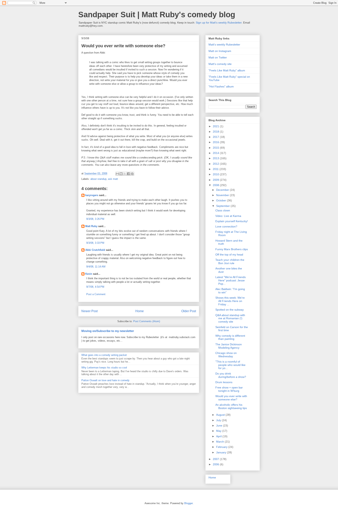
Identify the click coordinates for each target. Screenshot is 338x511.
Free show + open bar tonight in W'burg (229, 389)
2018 (216, 131)
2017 (216, 136)
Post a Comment (95, 294)
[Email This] (117, 174)
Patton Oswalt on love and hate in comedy (105, 380)
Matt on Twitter (218, 57)
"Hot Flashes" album (221, 86)
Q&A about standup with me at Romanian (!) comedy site (230, 318)
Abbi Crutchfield (95, 249)
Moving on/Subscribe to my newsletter (107, 331)
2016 (216, 142)
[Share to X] (125, 174)
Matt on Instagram (220, 51)
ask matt (113, 178)
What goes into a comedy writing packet (104, 355)
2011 (216, 169)
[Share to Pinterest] (132, 174)
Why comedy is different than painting (230, 337)
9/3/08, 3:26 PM (95, 218)
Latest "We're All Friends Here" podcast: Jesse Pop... (230, 280)
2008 (216, 185)
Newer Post (89, 311)
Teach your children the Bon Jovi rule (229, 261)
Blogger (188, 503)
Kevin (88, 273)
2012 (216, 163)
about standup (98, 178)
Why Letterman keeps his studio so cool (104, 367)
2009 (216, 179)
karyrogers (91, 195)
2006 (216, 464)
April (219, 436)
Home (139, 311)
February (222, 446)
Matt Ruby (91, 226)
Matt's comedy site (220, 63)
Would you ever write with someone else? (231, 398)
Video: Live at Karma (228, 215)
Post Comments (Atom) (146, 321)
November (223, 195)
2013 (216, 158)
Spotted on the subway (229, 309)
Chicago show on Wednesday (226, 354)
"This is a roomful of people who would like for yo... (230, 365)
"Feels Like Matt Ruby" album (227, 70)
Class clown (222, 210)
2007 (216, 459)
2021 (216, 126)
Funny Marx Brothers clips (231, 249)
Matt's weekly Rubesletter (224, 44)
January (221, 452)
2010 (216, 174)
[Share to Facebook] (128, 174)
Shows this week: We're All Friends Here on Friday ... (230, 301)
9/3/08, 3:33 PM (95, 242)
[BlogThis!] (121, 174)
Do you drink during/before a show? (230, 375)
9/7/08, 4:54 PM (95, 286)
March (220, 441)
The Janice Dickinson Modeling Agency (228, 346)
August (221, 414)
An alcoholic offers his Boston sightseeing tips (231, 406)
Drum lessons (223, 382)
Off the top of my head (229, 254)
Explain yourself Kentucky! (231, 221)
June (219, 425)
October (221, 200)
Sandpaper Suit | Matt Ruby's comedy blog (156, 14)
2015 (216, 147)
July (219, 420)
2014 (216, 153)
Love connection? (226, 226)
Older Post (188, 311)
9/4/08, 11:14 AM (95, 266)
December (223, 189)
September (223, 205)
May (219, 430)
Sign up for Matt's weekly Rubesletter (219, 22)
